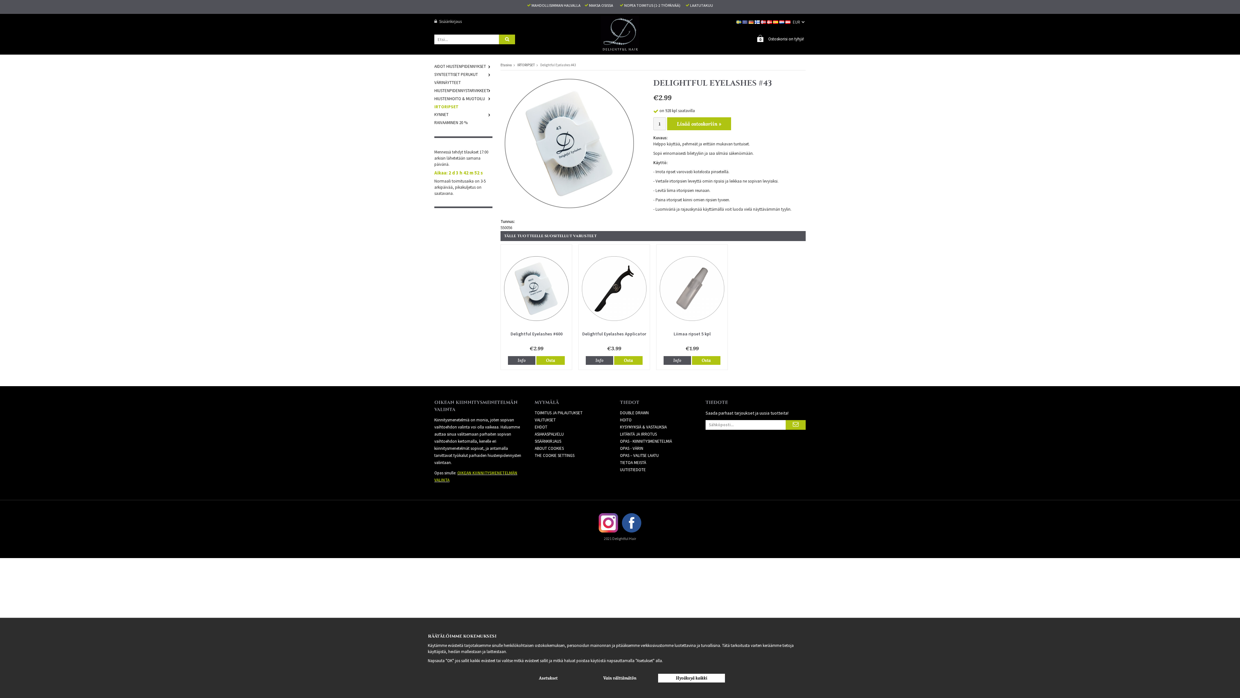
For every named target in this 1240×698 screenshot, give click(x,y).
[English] (745, 21)
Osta (550, 360)
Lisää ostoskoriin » (699, 124)
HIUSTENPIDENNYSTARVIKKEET (461, 90)
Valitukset (545, 420)
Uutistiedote (633, 469)
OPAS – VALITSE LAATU (639, 455)
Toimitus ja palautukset (559, 413)
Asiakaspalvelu (549, 434)
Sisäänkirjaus (450, 21)
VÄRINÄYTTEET (447, 82)
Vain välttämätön (619, 678)
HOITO (626, 420)
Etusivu (506, 65)
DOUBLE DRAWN (634, 413)
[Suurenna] (569, 143)
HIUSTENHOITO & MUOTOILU (459, 98)
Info (522, 360)
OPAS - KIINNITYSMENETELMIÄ (646, 441)
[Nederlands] (782, 21)
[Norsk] (764, 21)
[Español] (776, 21)
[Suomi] (758, 21)
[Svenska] (739, 21)
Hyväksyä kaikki (691, 678)
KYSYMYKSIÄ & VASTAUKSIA (643, 427)
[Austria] (788, 21)
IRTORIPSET (446, 107)
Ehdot (541, 427)
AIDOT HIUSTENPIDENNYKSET (460, 66)
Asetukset (548, 678)
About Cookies (549, 448)
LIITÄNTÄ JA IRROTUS (638, 434)
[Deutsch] (752, 21)
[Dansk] (770, 21)
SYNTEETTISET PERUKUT (456, 74)
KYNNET (441, 114)
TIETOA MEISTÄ (633, 462)
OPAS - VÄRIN (631, 448)
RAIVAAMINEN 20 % (451, 122)
